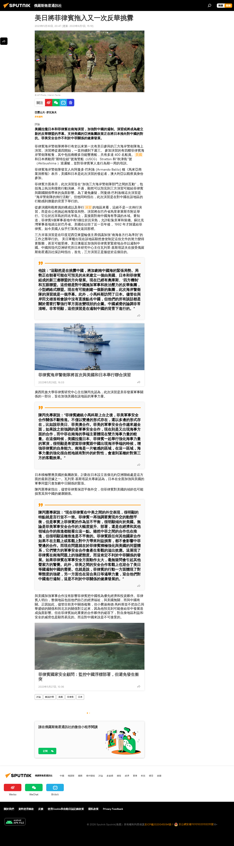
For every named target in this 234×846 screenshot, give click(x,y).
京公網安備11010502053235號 (196, 824)
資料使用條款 (26, 809)
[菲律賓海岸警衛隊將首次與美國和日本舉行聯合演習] (89, 346)
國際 (80, 775)
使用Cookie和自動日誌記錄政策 (66, 809)
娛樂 (159, 775)
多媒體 (110, 775)
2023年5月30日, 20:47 (48, 26)
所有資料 (39, 116)
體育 (151, 775)
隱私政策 (93, 809)
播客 (119, 775)
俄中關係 (90, 775)
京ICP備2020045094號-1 (158, 824)
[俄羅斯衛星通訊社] (18, 8)
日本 (80, 696)
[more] (138, 315)
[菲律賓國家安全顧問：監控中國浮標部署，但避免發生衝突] (89, 646)
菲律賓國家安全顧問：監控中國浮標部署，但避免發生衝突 (88, 676)
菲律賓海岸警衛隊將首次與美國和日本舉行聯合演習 (84, 374)
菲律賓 (70, 696)
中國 (62, 775)
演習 (88, 207)
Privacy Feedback (113, 809)
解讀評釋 (49, 696)
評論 (38, 696)
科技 (143, 775)
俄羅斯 (71, 775)
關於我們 (9, 809)
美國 (138, 155)
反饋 (40, 809)
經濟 (127, 775)
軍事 (135, 775)
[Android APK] (15, 822)
